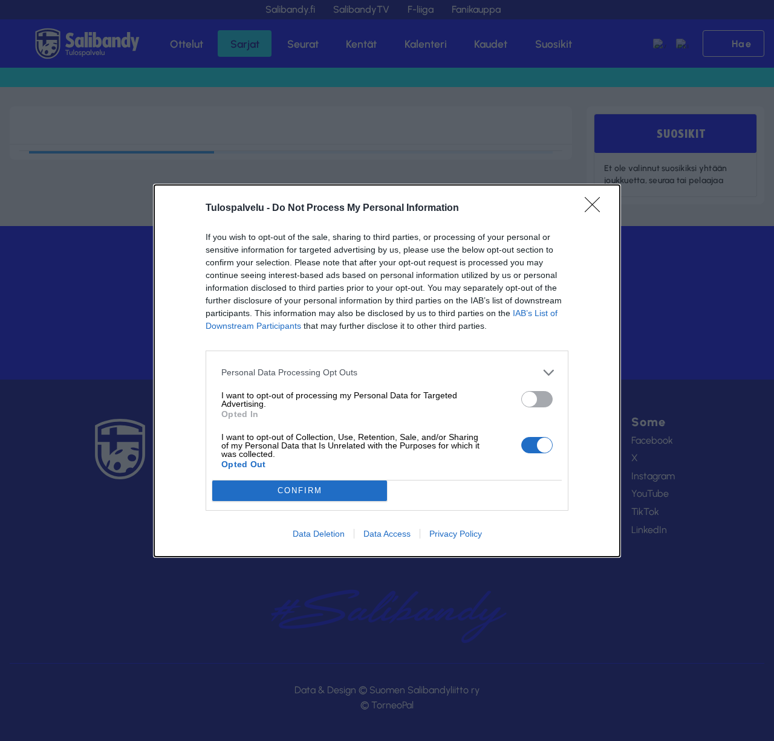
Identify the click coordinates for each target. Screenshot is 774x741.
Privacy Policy (455, 534)
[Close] (596, 208)
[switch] (537, 399)
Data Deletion (319, 534)
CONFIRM (300, 490)
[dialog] (387, 371)
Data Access (387, 534)
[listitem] (387, 372)
